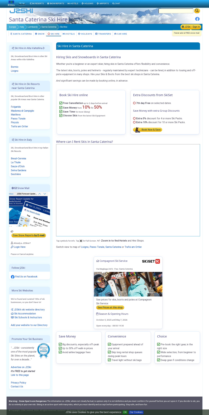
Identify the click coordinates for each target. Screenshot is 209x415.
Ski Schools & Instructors (28, 317)
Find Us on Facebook (26, 276)
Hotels (70, 34)
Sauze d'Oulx (18, 166)
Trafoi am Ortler (133, 246)
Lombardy (33, 27)
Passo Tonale (97, 246)
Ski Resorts (38, 3)
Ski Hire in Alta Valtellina (28, 48)
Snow (41, 34)
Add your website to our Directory (29, 325)
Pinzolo (15, 122)
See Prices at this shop (110, 307)
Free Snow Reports (29, 235)
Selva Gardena (18, 170)
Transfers (104, 34)
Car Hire (122, 34)
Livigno (85, 246)
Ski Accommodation (25, 313)
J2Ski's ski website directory (29, 309)
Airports (104, 3)
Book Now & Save (151, 129)
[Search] (197, 10)
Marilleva (16, 114)
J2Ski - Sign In (192, 26)
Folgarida (16, 106)
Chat (117, 3)
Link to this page (20, 375)
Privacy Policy (18, 382)
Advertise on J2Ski (21, 367)
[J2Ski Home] (21, 13)
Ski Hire (55, 34)
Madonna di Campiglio (22, 110)
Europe (12, 27)
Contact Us (17, 386)
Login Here (19, 246)
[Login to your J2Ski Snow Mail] (29, 208)
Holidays (86, 34)
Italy (22, 27)
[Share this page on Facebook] (197, 20)
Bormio (14, 66)
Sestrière (16, 174)
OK (125, 412)
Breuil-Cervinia (18, 158)
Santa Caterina (48, 27)
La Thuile (16, 162)
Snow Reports (57, 3)
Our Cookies (136, 412)
